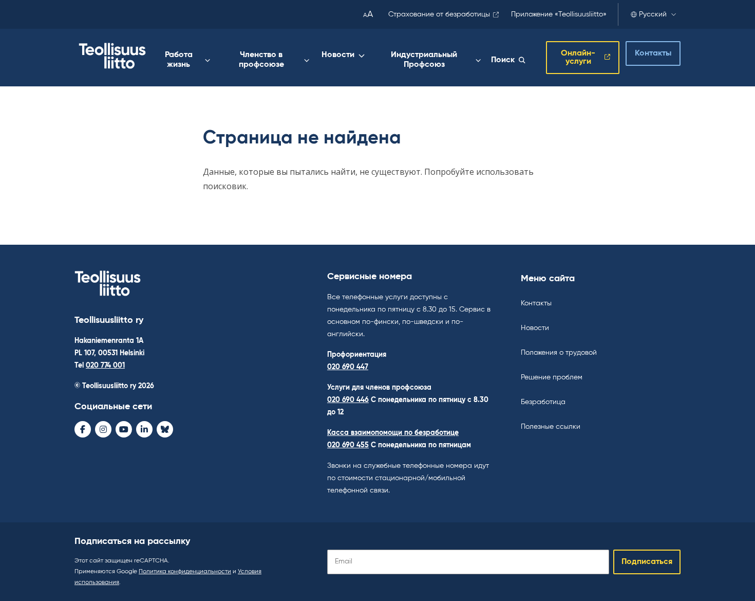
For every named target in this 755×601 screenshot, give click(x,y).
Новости (338, 55)
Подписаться (646, 562)
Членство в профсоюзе (261, 60)
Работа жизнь (179, 60)
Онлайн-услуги (578, 57)
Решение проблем (551, 377)
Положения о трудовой (559, 352)
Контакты (653, 53)
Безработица (543, 402)
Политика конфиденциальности (185, 572)
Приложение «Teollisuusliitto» (559, 14)
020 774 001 (105, 365)
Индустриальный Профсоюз (424, 60)
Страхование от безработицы (439, 14)
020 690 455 (348, 445)
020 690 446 (348, 400)
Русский (653, 14)
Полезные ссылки (550, 426)
